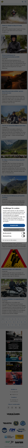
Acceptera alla (14, 225)
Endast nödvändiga (14, 229)
